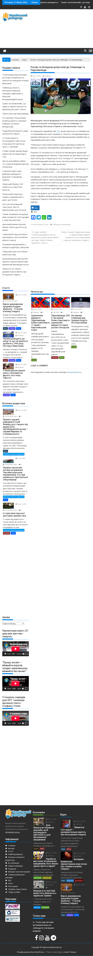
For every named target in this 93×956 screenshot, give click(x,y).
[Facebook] (37, 939)
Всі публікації (13, 863)
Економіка (37, 878)
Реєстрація (13, 886)
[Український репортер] (4, 50)
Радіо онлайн (14, 892)
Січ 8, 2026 (21, 458)
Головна (11, 845)
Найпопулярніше (15, 854)
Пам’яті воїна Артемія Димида (15, 113)
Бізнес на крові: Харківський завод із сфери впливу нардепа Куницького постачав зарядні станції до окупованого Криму (76, 236)
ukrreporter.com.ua (12, 832)
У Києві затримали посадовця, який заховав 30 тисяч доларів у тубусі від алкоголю (15, 217)
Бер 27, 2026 (52, 882)
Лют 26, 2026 (57, 309)
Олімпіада (56, 225)
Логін (10, 883)
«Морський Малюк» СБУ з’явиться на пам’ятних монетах (12, 187)
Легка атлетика (38, 225)
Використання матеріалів (19, 871)
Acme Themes (70, 952)
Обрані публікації (15, 866)
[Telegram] (54, 939)
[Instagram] (41, 939)
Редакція (48, 76)
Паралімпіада (65, 225)
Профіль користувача (17, 889)
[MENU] (90, 50)
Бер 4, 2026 (37, 309)
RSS (9, 880)
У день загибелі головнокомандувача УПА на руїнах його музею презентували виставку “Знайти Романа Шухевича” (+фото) (44, 237)
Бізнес (36, 849)
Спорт (46, 225)
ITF (58, 131)
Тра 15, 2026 (52, 853)
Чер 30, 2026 (22, 333)
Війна (5, 360)
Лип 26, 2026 (80, 821)
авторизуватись (74, 372)
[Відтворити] (5, 654)
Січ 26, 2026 (77, 309)
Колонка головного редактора (14, 454)
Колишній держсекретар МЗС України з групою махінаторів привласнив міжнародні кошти (15, 261)
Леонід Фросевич (10, 301)
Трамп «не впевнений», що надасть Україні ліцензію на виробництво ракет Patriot (14, 106)
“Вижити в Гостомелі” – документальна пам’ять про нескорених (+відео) (14, 272)
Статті (18, 328)
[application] (15, 648)
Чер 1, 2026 (51, 819)
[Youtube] (47, 939)
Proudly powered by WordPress (30, 952)
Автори (11, 848)
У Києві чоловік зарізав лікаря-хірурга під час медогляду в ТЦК (15, 154)
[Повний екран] (26, 654)
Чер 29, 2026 (22, 365)
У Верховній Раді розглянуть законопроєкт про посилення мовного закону (14, 237)
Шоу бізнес (79, 880)
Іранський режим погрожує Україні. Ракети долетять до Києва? (14, 227)
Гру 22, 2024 (21, 504)
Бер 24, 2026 (22, 410)
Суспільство (47, 878)
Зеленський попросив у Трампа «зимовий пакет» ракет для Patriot (13, 197)
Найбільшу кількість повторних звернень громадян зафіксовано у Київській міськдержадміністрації (12, 93)
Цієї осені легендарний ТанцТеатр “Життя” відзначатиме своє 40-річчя (14, 207)
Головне (12, 328)
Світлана (56, 312)
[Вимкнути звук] (23, 654)
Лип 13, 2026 (22, 295)
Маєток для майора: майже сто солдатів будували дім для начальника (15, 164)
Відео (5, 328)
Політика (55, 357)
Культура (70, 880)
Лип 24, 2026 (80, 853)
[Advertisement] (62, 29)
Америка (37, 907)
